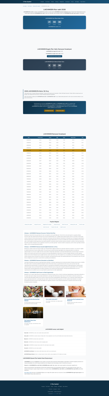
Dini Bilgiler (77, 1)
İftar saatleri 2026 (27, 372)
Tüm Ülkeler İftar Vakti (49, 110)
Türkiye (52, 1)
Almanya (56, 1)
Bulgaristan (62, 1)
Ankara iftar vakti (57, 224)
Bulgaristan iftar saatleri (47, 224)
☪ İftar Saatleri (27, 1)
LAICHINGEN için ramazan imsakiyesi (54, 56)
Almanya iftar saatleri (60, 110)
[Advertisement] (54, 39)
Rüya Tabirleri (83, 1)
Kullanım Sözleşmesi (57, 391)
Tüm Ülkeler (47, 1)
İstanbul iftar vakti (37, 224)
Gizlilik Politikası (50, 391)
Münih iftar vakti (65, 224)
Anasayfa (42, 1)
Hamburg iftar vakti (73, 224)
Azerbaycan (67, 1)
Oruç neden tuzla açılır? (51, 299)
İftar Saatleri (54, 393)
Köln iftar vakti (81, 224)
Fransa (72, 1)
